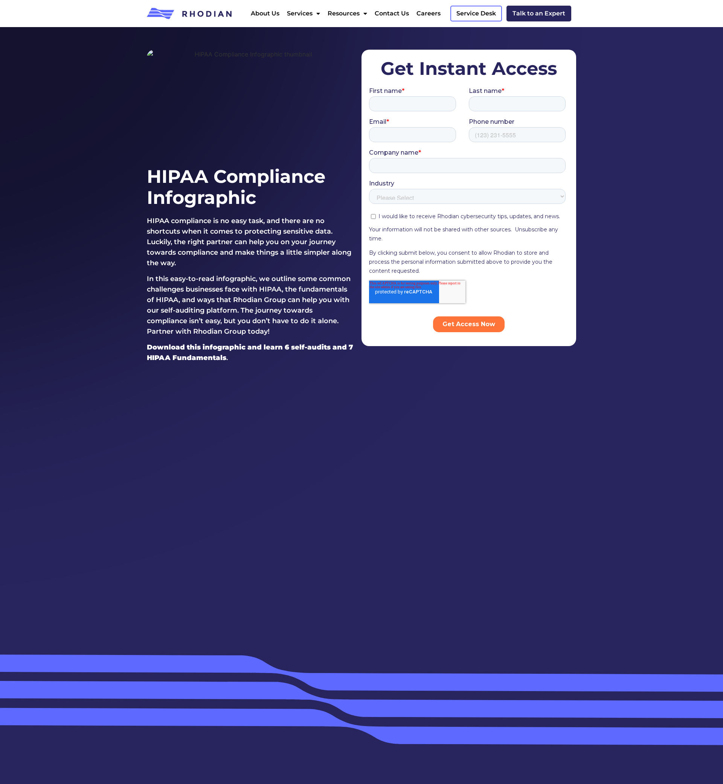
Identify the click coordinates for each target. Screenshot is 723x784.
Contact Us (392, 13)
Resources (344, 13)
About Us (265, 13)
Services (300, 13)
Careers (428, 13)
